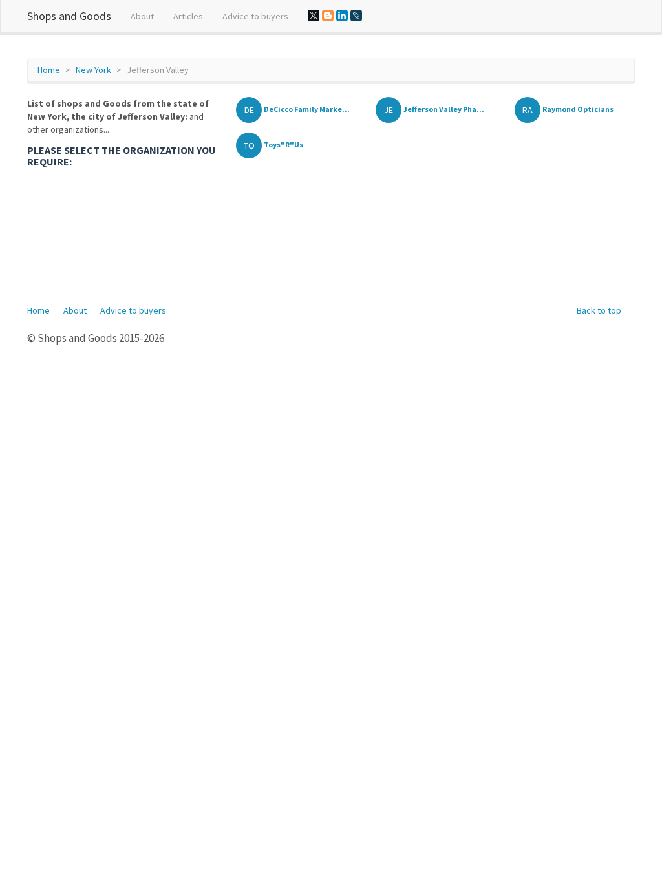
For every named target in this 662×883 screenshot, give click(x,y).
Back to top (599, 310)
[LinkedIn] (342, 15)
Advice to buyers (255, 16)
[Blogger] (328, 15)
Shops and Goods (69, 15)
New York (93, 70)
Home (48, 70)
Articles (188, 16)
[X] (313, 15)
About (142, 16)
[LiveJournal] (356, 15)
